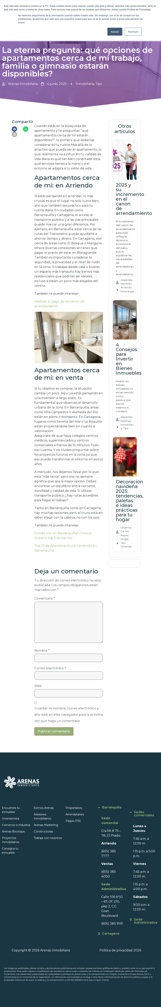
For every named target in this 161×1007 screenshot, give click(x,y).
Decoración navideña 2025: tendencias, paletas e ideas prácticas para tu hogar (129, 500)
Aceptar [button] (115, 31)
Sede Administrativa (145, 921)
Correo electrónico (50, 668)
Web (38, 686)
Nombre (42, 650)
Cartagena (110, 933)
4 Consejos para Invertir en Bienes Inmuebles (129, 359)
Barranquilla (111, 807)
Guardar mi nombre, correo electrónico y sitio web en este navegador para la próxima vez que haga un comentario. (68, 714)
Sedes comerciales (144, 813)
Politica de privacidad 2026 (120, 950)
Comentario (44, 598)
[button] (14, 129)
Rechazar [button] (133, 31)
